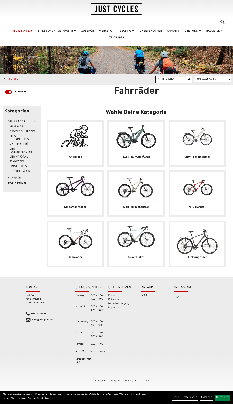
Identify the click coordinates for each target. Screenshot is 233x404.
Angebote (16, 126)
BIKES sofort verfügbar (55, 31)
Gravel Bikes (18, 166)
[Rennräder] (75, 237)
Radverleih (214, 31)
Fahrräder (15, 79)
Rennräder (16, 161)
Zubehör (87, 31)
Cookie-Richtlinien (38, 398)
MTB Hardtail (18, 157)
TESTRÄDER (116, 37)
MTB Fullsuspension (20, 151)
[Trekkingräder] (197, 240)
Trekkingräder (19, 171)
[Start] (4, 79)
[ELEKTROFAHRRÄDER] (136, 136)
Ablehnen (206, 397)
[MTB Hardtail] (197, 185)
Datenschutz (115, 299)
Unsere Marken (151, 31)
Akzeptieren (222, 397)
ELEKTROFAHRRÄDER (22, 131)
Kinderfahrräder (21, 144)
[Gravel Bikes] (136, 236)
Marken (145, 381)
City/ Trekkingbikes (19, 138)
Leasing (125, 31)
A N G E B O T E (20, 31)
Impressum (114, 307)
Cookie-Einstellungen (185, 397)
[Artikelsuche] (222, 23)
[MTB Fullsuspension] (136, 188)
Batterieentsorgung (118, 303)
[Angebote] (75, 135)
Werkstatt (107, 31)
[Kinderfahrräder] (75, 186)
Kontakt (112, 295)
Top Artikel (17, 184)
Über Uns (191, 31)
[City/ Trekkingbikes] (197, 135)
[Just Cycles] (116, 9)
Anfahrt (173, 31)
